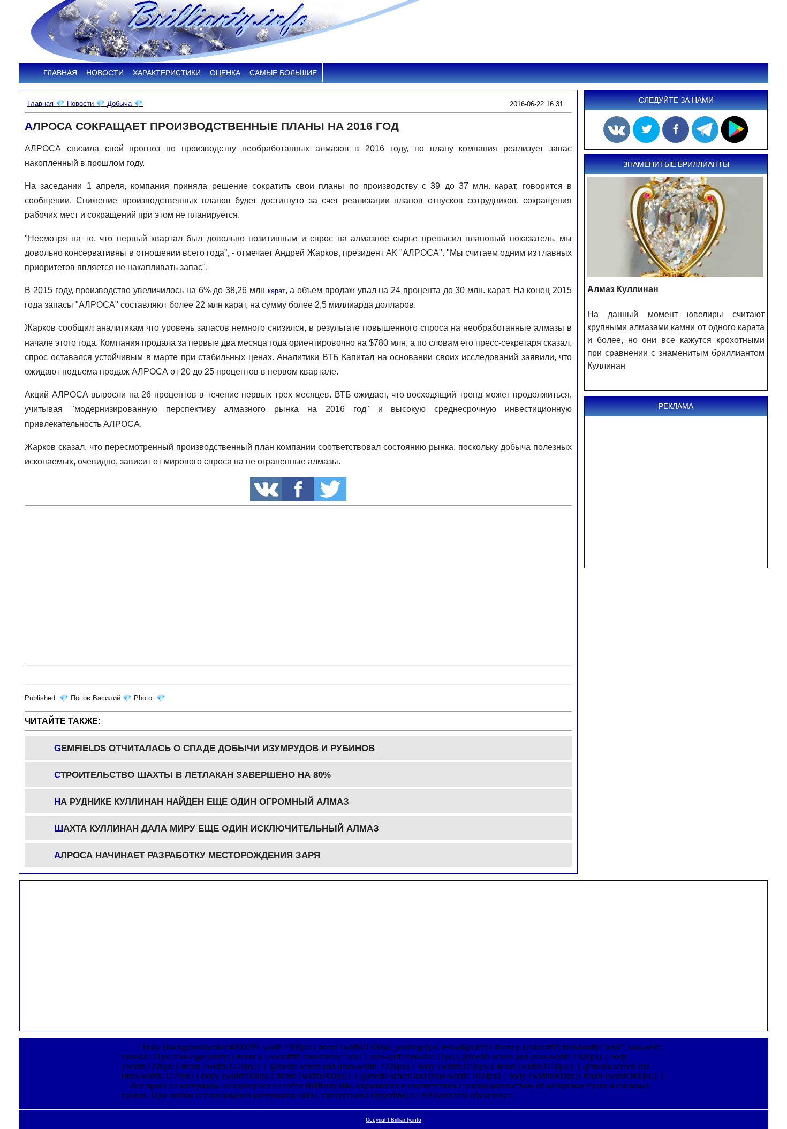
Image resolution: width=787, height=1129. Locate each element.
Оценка (225, 72)
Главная (60, 72)
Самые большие (283, 72)
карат (276, 291)
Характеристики (167, 72)
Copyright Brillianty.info (393, 1120)
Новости (105, 72)
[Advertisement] (298, 585)
